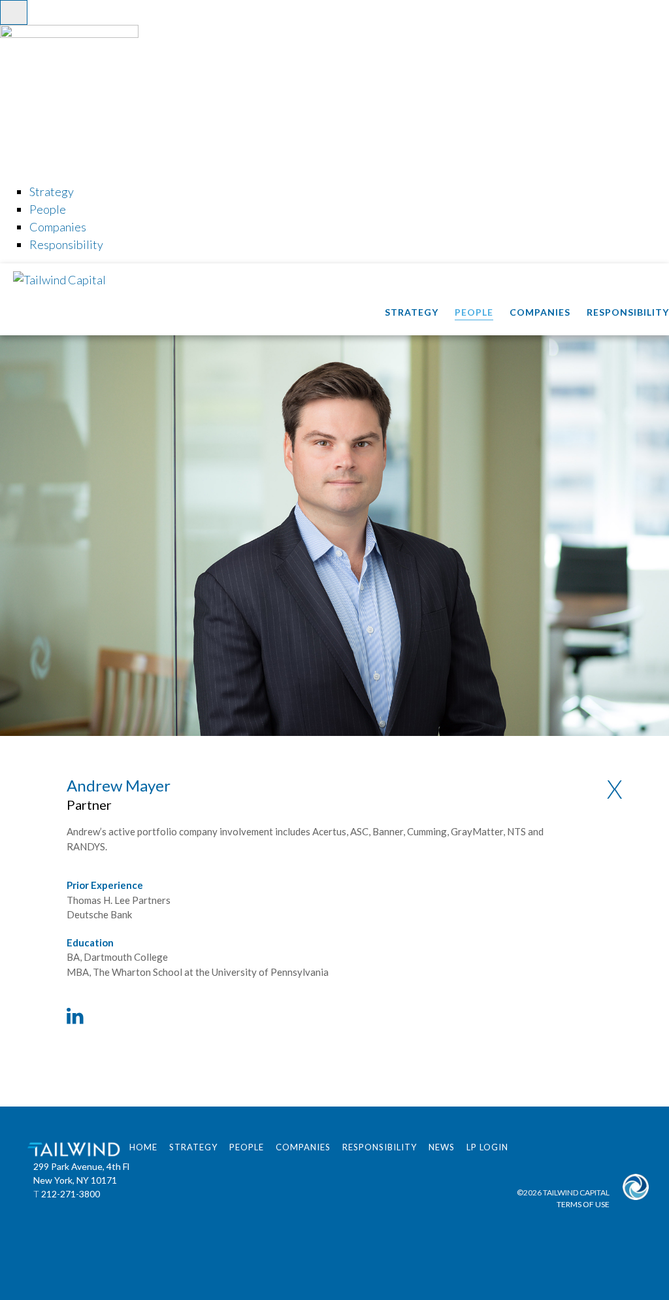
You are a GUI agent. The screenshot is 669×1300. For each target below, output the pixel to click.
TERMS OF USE (583, 1204)
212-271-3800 (70, 1193)
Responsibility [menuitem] (66, 244)
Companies (540, 312)
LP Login (487, 1147)
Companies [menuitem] (57, 227)
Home (143, 1147)
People (474, 312)
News (442, 1147)
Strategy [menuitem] (51, 191)
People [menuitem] (47, 209)
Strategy (411, 312)
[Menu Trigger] (13, 12)
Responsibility (628, 312)
